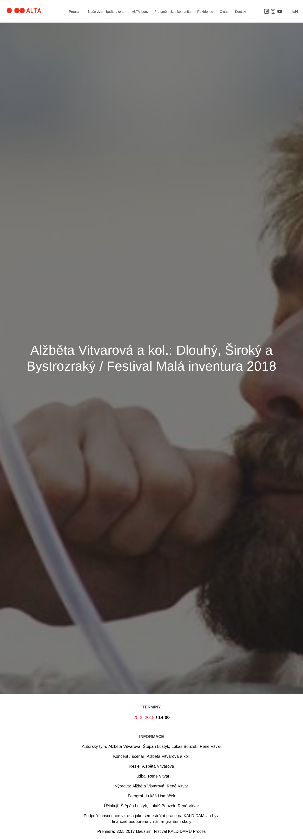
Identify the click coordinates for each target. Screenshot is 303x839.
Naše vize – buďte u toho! (106, 11)
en (295, 11)
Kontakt (240, 11)
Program (75, 11)
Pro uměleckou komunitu (172, 11)
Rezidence (205, 11)
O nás (224, 11)
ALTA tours (140, 11)
